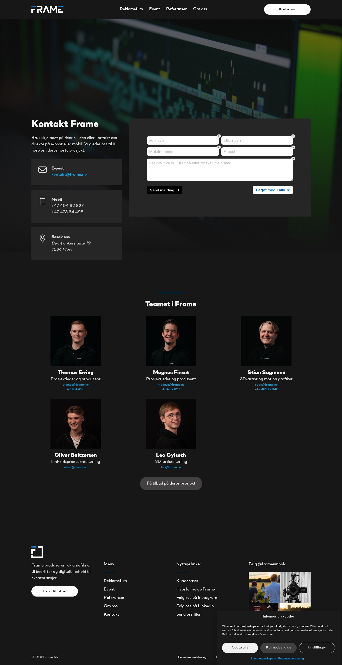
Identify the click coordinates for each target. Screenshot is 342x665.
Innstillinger (317, 647)
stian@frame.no (266, 384)
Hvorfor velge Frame (195, 589)
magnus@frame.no (171, 384)
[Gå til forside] (47, 9)
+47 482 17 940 (266, 389)
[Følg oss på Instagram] (264, 587)
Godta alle (240, 647)
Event (154, 9)
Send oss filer (188, 615)
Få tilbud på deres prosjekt (171, 484)
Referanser (176, 9)
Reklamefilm (131, 9)
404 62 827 (171, 389)
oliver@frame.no (75, 467)
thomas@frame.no (76, 384)
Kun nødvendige (278, 647)
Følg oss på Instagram (196, 598)
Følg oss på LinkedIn (195, 606)
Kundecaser (187, 581)
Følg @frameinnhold (267, 564)
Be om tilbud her (54, 591)
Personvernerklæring (291, 658)
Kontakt (111, 615)
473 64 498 (75, 389)
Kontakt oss (287, 9)
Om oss (200, 9)
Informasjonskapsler (263, 658)
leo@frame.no (171, 467)
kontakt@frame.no (69, 175)
